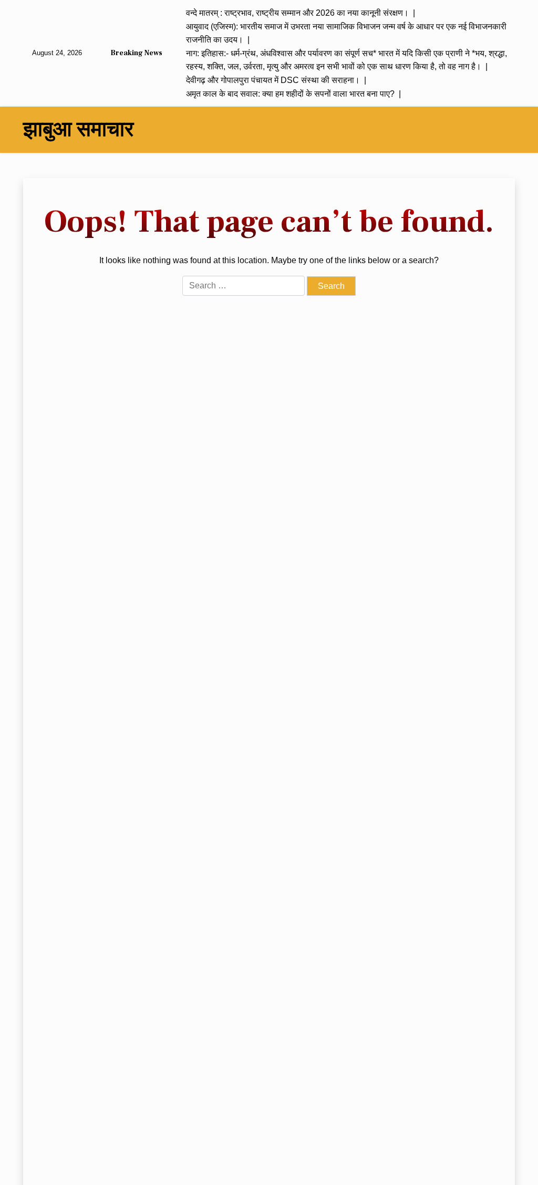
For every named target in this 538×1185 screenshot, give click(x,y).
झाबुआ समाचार (78, 129)
